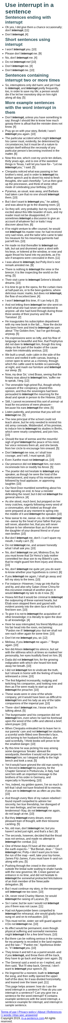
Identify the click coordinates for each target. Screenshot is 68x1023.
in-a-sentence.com (32, 1018)
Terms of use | (10, 1012)
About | (42, 1012)
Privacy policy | (28, 1012)
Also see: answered (25, 1015)
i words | (7, 1015)
